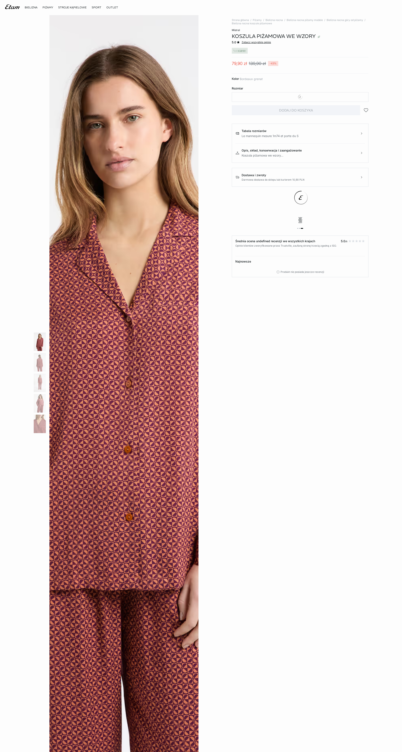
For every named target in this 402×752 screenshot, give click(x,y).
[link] (96, 7)
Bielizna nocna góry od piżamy (345, 20)
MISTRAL (236, 30)
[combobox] (300, 97)
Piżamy (257, 20)
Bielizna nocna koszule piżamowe (252, 23)
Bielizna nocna (274, 20)
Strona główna (240, 20)
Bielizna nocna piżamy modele (305, 20)
